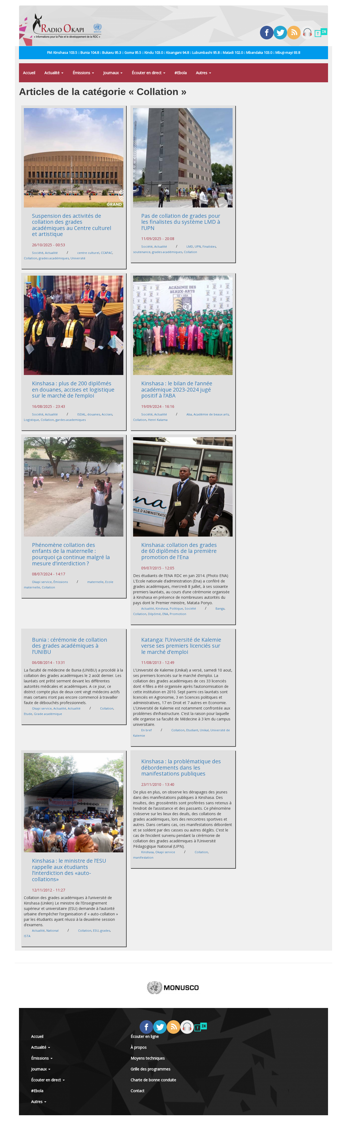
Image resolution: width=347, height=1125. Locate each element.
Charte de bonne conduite (153, 1079)
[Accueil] (69, 25)
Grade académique (48, 714)
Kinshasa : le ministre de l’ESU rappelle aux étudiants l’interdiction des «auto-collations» (69, 870)
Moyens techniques (148, 1058)
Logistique (31, 420)
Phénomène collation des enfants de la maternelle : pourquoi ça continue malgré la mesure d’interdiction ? (71, 554)
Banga (220, 608)
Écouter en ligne (145, 1036)
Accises (107, 414)
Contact (137, 1090)
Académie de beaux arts (211, 414)
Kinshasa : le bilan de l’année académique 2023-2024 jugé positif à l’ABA (176, 389)
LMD (190, 246)
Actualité (52, 72)
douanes (93, 414)
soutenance (141, 252)
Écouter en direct (147, 72)
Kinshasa (162, 608)
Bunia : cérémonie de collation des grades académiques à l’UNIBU (69, 646)
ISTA (27, 936)
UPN (198, 246)
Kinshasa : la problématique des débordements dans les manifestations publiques (181, 767)
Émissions (82, 72)
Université (77, 258)
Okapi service (42, 582)
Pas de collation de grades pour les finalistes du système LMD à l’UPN (180, 222)
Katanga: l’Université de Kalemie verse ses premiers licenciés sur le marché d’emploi (181, 646)
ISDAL (81, 414)
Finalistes (209, 246)
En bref (146, 730)
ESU (96, 930)
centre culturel (88, 253)
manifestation (143, 857)
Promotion (178, 614)
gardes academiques (71, 420)
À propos (139, 1047)
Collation (30, 258)
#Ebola (181, 72)
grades (105, 930)
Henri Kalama (158, 420)
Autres (202, 72)
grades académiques (54, 258)
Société (37, 253)
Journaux (111, 72)
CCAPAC (106, 253)
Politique (176, 608)
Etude (28, 714)
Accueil (29, 72)
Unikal (204, 730)
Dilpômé (154, 614)
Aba (189, 414)
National (52, 930)
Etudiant (192, 730)
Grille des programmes (151, 1069)
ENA (165, 614)
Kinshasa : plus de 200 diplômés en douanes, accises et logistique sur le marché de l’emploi (73, 389)
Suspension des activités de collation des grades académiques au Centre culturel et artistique (71, 225)
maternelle (95, 582)
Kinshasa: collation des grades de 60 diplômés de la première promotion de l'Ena (179, 551)
